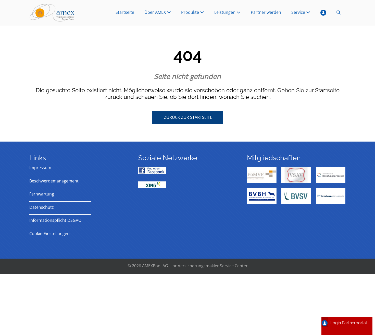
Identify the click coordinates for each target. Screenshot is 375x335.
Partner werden (266, 12)
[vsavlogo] (296, 175)
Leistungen (225, 12)
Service (298, 12)
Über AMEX (155, 12)
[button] (338, 13)
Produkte (190, 12)
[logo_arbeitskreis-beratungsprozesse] (330, 175)
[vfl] (330, 196)
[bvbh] (262, 196)
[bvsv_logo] (296, 196)
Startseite (125, 12)
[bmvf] (262, 175)
